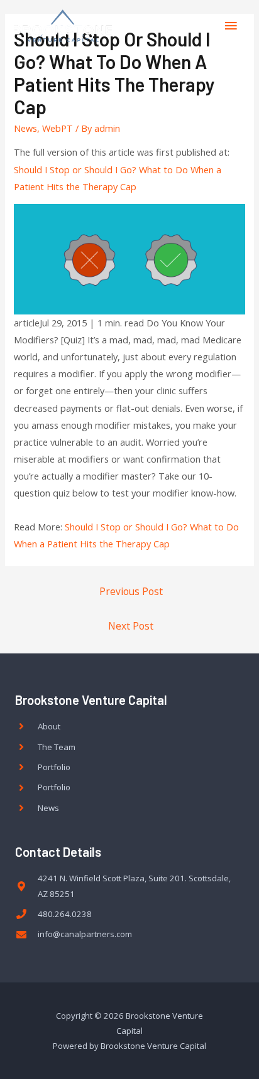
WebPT (57, 128)
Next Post (130, 626)
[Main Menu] (230, 25)
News (25, 128)
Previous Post (131, 591)
